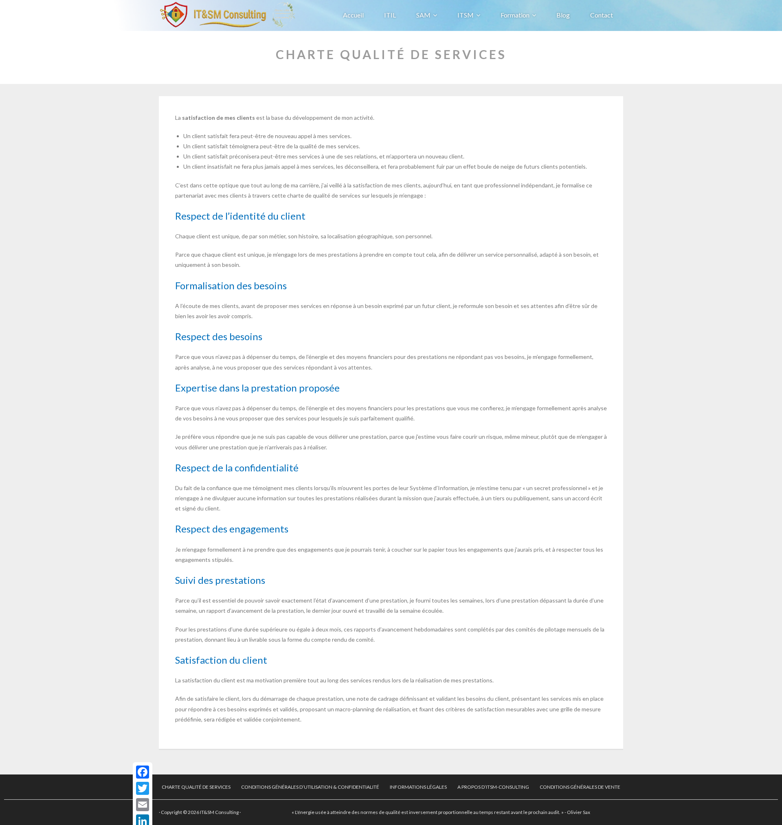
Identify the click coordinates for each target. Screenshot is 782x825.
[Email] (142, 804)
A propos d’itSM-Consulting (493, 787)
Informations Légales (418, 787)
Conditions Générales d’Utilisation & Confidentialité (310, 787)
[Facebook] (142, 772)
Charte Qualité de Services (196, 787)
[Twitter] (142, 788)
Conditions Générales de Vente (580, 787)
